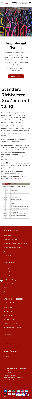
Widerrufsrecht (9, 344)
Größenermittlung (10, 280)
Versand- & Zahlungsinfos (12, 247)
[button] (2, 3)
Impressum (7, 236)
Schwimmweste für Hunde (12, 327)
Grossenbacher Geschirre (12, 396)
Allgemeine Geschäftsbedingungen (15, 243)
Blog (5, 292)
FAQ (5, 251)
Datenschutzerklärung (11, 240)
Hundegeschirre (9, 268)
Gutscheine (7, 255)
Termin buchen (16, 76)
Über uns (6, 288)
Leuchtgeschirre (9, 315)
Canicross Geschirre (10, 323)
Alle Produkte (8, 307)
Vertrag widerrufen (10, 340)
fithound (6, 356)
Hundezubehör (8, 272)
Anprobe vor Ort (9, 284)
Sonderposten (8, 311)
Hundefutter (8, 276)
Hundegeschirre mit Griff (12, 319)
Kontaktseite (17, 178)
